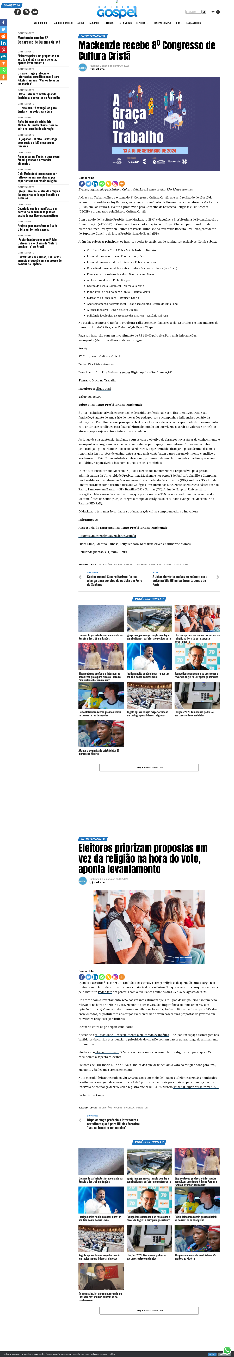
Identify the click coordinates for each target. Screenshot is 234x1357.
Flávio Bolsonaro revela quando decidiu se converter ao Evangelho (39, 95)
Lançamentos (193, 23)
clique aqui (103, 388)
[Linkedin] (95, 184)
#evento (130, 565)
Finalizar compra (162, 23)
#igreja (142, 565)
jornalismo (98, 69)
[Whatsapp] (102, 184)
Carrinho (94, 23)
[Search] (203, 12)
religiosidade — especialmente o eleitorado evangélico (132, 993)
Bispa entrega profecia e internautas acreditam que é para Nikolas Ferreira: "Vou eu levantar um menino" (38, 78)
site (161, 335)
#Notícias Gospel (178, 565)
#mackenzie (157, 565)
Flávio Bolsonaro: (107, 1010)
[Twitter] (88, 184)
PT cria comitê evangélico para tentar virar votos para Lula (37, 109)
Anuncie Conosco (63, 23)
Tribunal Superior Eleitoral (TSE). (196, 1045)
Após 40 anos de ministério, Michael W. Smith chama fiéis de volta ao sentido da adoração (38, 125)
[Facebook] (82, 184)
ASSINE (80, 23)
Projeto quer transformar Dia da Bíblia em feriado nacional (38, 227)
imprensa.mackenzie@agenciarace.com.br (107, 536)
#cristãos (106, 565)
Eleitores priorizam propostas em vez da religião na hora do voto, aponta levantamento (38, 59)
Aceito (212, 1354)
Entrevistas (125, 23)
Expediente (142, 23)
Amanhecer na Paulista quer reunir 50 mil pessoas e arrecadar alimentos (39, 160)
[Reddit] (3, 36)
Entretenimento (26, 33)
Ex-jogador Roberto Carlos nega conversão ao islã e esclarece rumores (37, 142)
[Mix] (3, 63)
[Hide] (1, 83)
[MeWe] (3, 56)
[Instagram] (115, 184)
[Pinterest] (3, 49)
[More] (122, 184)
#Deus (118, 565)
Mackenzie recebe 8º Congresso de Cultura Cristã (39, 39)
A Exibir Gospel (42, 23)
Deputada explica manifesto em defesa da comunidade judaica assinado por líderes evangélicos (38, 212)
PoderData (105, 950)
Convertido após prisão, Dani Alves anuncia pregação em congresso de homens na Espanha (39, 260)
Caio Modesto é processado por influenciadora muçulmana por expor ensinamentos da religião (37, 177)
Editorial (109, 23)
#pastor (142, 1066)
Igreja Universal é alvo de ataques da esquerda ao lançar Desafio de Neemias (39, 194)
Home (179, 23)
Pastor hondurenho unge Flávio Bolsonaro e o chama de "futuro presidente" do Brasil (37, 243)
